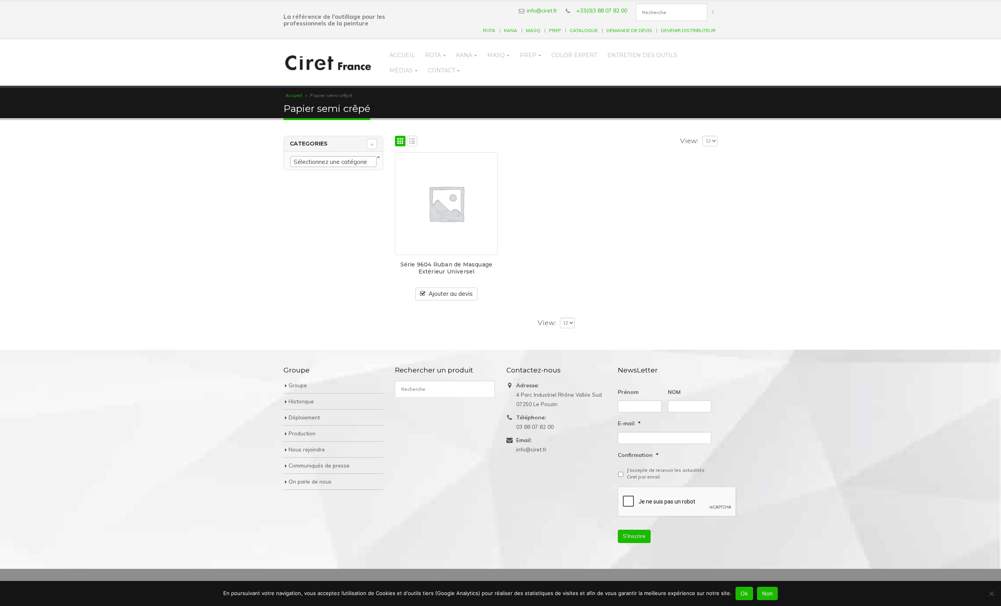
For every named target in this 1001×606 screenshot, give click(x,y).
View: (689, 141)
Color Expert (574, 55)
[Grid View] (400, 141)
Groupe (298, 385)
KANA (510, 30)
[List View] (412, 141)
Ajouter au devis (451, 293)
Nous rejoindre (307, 449)
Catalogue (584, 30)
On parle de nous (310, 481)
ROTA (489, 30)
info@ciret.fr (542, 10)
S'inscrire (634, 535)
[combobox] (333, 161)
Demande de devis (629, 30)
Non (767, 593)
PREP (555, 30)
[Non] (991, 593)
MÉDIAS (401, 70)
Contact (441, 70)
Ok (744, 593)
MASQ (533, 30)
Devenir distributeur (688, 30)
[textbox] (333, 161)
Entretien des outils (642, 55)
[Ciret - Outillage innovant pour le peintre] (328, 63)
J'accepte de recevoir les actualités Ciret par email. (666, 473)
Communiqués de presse (319, 465)
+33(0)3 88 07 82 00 (601, 10)
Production (302, 433)
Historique (301, 401)
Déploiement (304, 417)
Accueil (402, 55)
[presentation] (677, 502)
